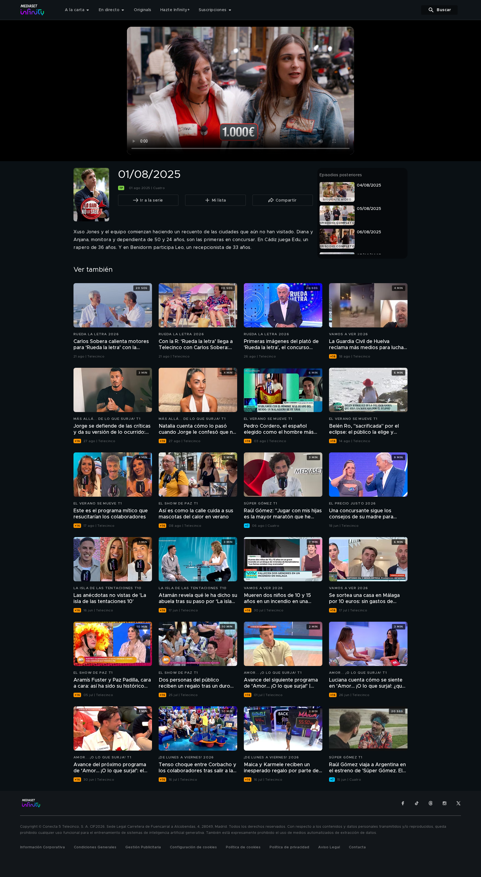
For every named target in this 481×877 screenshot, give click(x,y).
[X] (458, 803)
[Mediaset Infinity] (32, 10)
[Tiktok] (416, 803)
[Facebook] (402, 803)
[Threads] (430, 803)
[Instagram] (444, 803)
